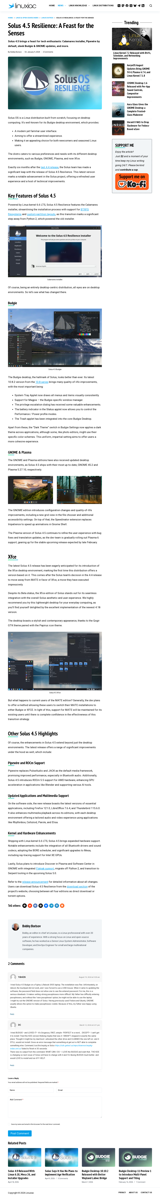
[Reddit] (30, 905)
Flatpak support (45, 868)
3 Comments (63, 1178)
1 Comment (140, 1182)
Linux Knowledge (78, 5)
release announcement (35, 881)
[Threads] (131, 5)
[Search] (151, 5)
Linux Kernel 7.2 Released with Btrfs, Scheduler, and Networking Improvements (132, 55)
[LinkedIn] (57, 905)
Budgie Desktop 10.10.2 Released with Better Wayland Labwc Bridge (95, 1174)
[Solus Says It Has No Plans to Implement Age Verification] (61, 1157)
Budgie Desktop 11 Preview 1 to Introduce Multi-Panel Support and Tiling (135, 1174)
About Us (133, 1193)
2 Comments (48, 52)
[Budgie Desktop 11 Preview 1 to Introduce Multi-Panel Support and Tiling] (135, 1157)
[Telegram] (139, 5)
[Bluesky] (135, 5)
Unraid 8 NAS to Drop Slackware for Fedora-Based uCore (138, 125)
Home (52, 5)
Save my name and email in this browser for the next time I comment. (35, 1124)
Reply (12, 1014)
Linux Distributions (103, 5)
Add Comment (16, 1099)
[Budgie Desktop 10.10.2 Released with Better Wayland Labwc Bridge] (98, 1157)
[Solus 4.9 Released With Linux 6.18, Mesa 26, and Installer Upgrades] (24, 1157)
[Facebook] (127, 5)
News (60, 5)
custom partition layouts (41, 214)
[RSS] (143, 5)
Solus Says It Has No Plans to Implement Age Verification (61, 1172)
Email (60, 1090)
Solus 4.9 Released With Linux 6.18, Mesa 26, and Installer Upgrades (21, 1174)
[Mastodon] (123, 5)
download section (77, 886)
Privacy (122, 1193)
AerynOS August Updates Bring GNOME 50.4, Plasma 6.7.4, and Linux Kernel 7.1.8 (138, 70)
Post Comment (19, 1133)
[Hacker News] (62, 905)
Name (12, 1090)
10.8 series (42, 381)
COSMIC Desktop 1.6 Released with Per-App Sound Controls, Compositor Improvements (138, 90)
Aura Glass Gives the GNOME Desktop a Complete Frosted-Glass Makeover (137, 109)
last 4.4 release (49, 167)
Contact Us (146, 1193)
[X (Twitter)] (119, 5)
